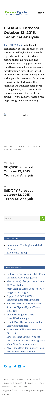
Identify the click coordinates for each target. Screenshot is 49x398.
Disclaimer (32, 383)
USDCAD (17, 149)
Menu (41, 13)
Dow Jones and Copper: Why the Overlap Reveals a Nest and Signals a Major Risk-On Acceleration (26, 341)
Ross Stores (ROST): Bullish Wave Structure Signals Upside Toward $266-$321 (24, 307)
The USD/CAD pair (13, 45)
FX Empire (8, 146)
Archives (17, 387)
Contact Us (8, 383)
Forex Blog (19, 383)
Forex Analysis (18, 379)
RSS (25, 387)
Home (6, 379)
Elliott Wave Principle (18, 252)
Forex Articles (32, 379)
